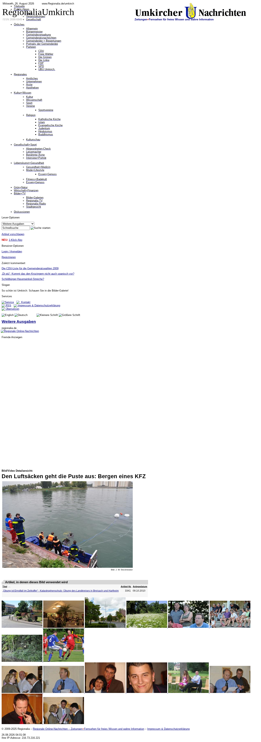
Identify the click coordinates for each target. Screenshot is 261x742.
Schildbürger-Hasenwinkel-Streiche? (23, 279)
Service (9, 302)
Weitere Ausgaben (19, 321)
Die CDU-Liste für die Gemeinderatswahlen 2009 (30, 268)
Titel (4, 586)
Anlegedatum (140, 586)
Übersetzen (12, 308)
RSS (8, 305)
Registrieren (9, 257)
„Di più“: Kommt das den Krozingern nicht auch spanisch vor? (38, 273)
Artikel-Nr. (126, 586)
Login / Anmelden (12, 251)
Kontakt (25, 302)
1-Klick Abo (15, 239)
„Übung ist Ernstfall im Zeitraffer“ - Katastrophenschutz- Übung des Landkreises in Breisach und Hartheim (60, 590)
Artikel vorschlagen (13, 234)
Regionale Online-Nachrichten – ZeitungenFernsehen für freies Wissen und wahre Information (88, 728)
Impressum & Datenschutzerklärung (38, 305)
